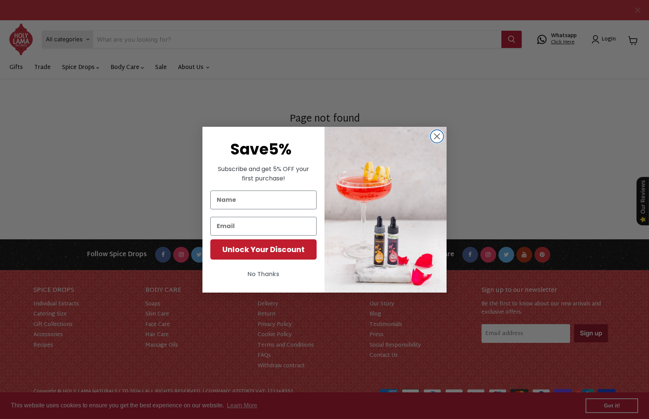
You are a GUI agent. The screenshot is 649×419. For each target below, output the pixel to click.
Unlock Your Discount (263, 249)
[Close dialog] (437, 136)
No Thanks (263, 274)
